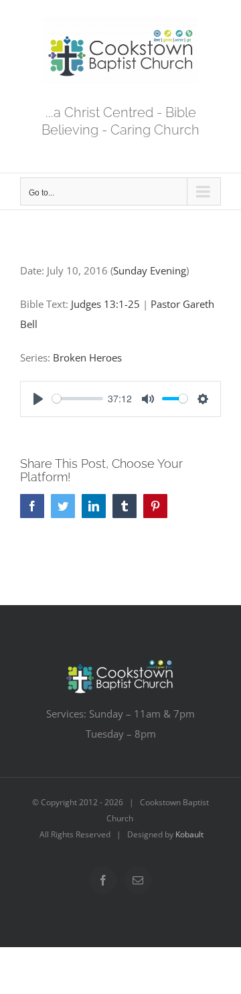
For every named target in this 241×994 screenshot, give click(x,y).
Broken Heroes (87, 357)
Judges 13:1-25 (105, 304)
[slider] (77, 398)
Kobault (189, 834)
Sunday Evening (149, 270)
